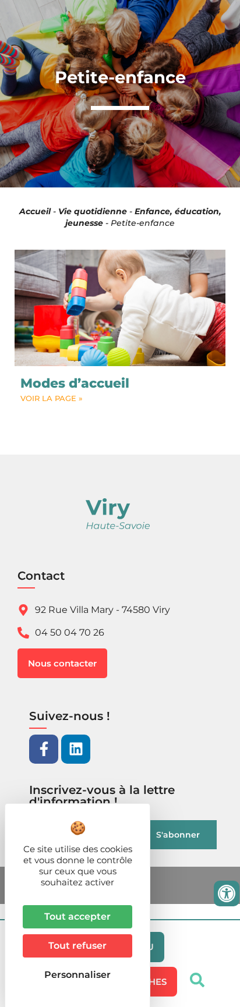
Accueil (35, 211)
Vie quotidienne (92, 211)
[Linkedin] (75, 749)
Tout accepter (77, 916)
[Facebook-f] (43, 749)
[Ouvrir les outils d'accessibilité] (226, 893)
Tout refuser (77, 945)
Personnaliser (77, 974)
